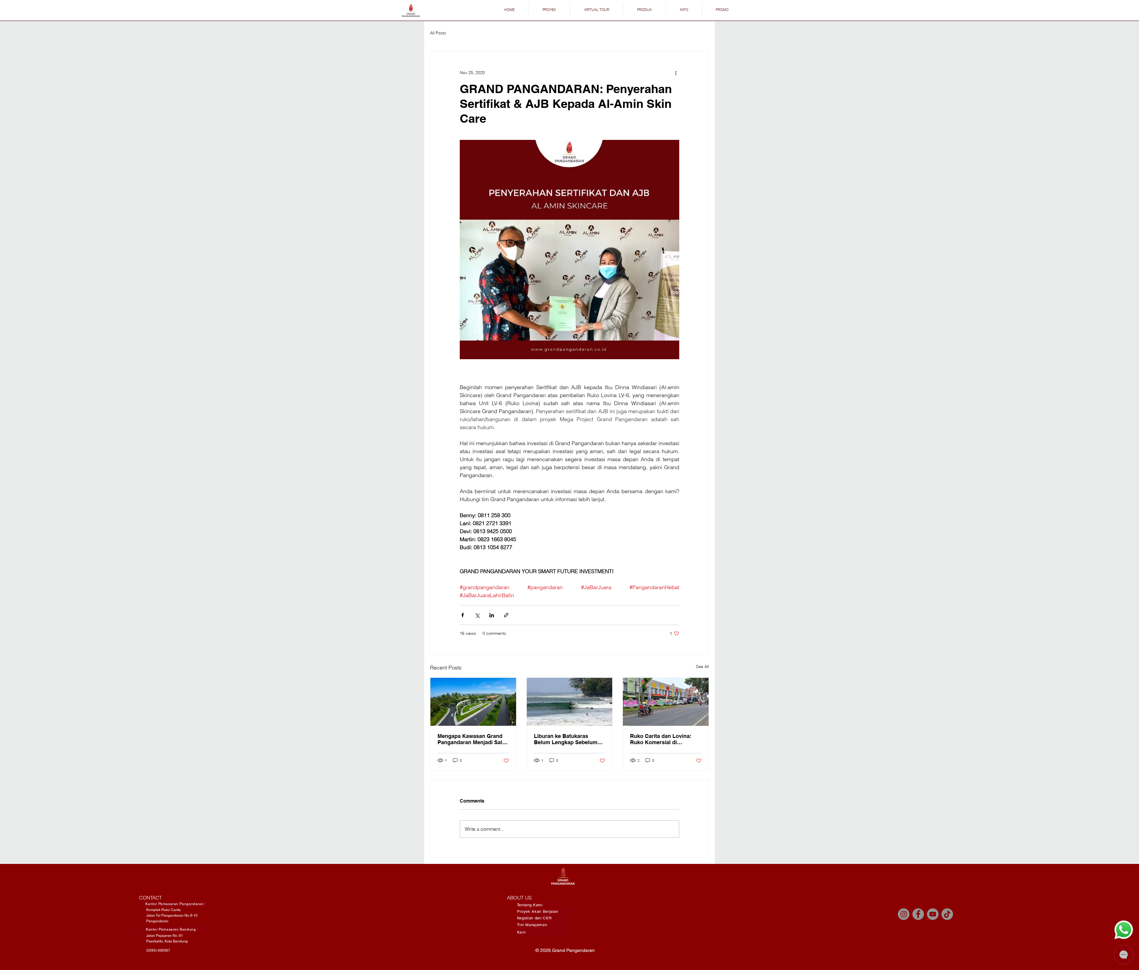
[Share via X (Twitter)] (477, 615)
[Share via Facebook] (462, 615)
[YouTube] (932, 914)
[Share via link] (506, 615)
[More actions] (675, 72)
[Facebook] (918, 914)
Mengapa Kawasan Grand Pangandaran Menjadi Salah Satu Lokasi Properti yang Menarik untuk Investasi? (473, 739)
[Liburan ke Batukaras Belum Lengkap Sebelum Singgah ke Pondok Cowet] (570, 702)
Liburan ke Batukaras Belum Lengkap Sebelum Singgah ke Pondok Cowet (567, 739)
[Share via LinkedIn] (491, 615)
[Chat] (1123, 930)
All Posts (438, 33)
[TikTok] (947, 914)
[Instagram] (903, 914)
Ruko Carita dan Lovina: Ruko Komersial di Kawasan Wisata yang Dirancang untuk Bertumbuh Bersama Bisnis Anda (665, 739)
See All (702, 666)
